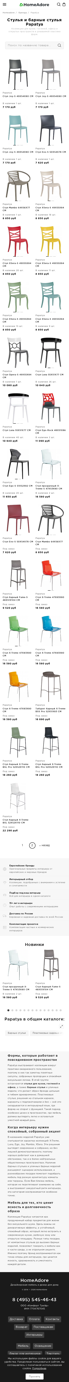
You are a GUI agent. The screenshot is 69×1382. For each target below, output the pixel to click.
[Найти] (58, 45)
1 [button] (8, 1010)
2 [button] (12, 1010)
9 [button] (40, 1010)
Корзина (64, 4)
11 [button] (48, 1010)
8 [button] (36, 1010)
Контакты (52, 1319)
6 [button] (28, 1010)
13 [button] (56, 1010)
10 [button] (44, 1010)
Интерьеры (34, 1335)
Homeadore (9, 13)
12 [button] (52, 1010)
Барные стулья (17, 1033)
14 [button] (60, 1010)
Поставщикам (43, 1327)
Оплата (34, 1319)
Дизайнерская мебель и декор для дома (35, 1282)
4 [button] (20, 1010)
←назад (44, 845)
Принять (34, 1376)
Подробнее (39, 1369)
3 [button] (16, 1010)
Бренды (23, 13)
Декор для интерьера (25, 1354)
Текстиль (53, 1354)
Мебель (23, 1346)
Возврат (22, 1327)
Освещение (43, 1346)
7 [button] (32, 1010)
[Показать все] (61, 1026)
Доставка (16, 1319)
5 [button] (24, 1010)
